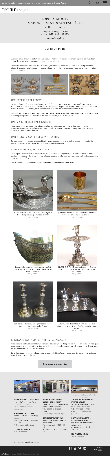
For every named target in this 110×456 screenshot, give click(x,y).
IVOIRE (15, 9)
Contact (99, 447)
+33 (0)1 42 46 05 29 (53, 409)
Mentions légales (97, 449)
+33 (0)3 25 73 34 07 (24, 404)
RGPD (100, 451)
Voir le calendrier (20, 432)
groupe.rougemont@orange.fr (54, 413)
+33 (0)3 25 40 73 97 (82, 409)
